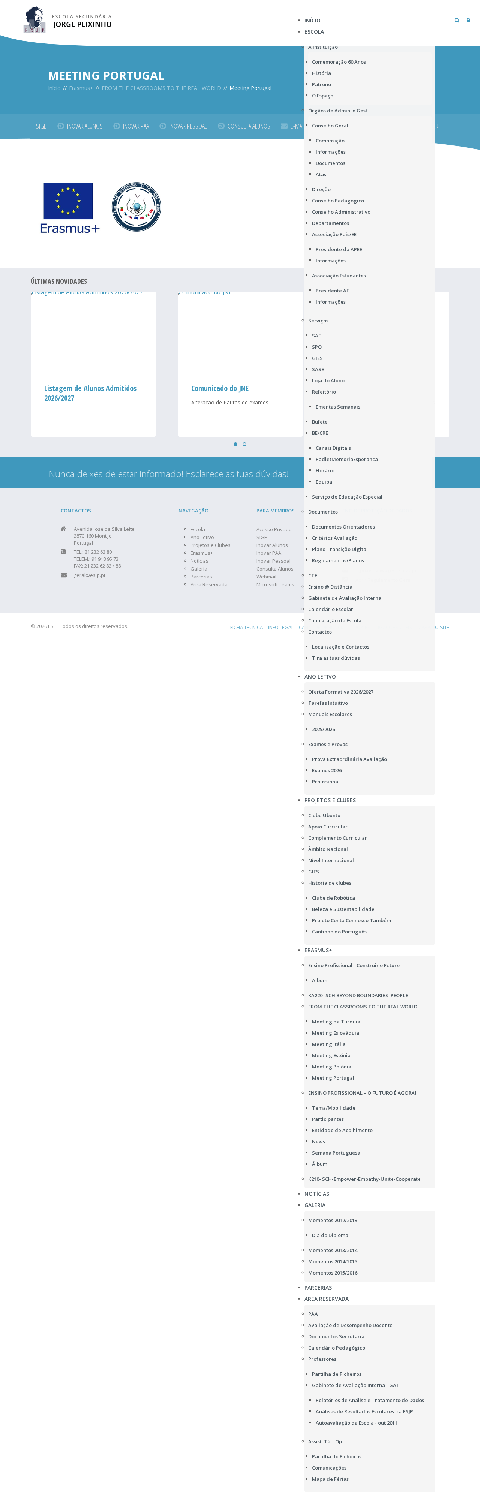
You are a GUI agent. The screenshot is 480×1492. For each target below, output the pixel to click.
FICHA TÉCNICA (246, 627)
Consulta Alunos (275, 568)
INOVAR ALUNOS (85, 125)
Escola (197, 529)
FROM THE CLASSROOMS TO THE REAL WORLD (161, 87)
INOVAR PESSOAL (188, 125)
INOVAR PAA (136, 125)
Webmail (266, 576)
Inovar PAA (268, 553)
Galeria (198, 568)
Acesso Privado (274, 529)
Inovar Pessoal (273, 560)
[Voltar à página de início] (68, 18)
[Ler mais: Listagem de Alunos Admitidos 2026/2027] (93, 333)
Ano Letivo (202, 537)
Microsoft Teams (275, 584)
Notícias (199, 560)
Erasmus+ (81, 87)
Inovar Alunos (272, 545)
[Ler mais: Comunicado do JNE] (240, 333)
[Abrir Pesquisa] (456, 20)
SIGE (41, 125)
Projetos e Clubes (210, 545)
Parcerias (201, 576)
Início (54, 87)
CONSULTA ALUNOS (249, 125)
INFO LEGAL (281, 627)
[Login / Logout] (468, 20)
